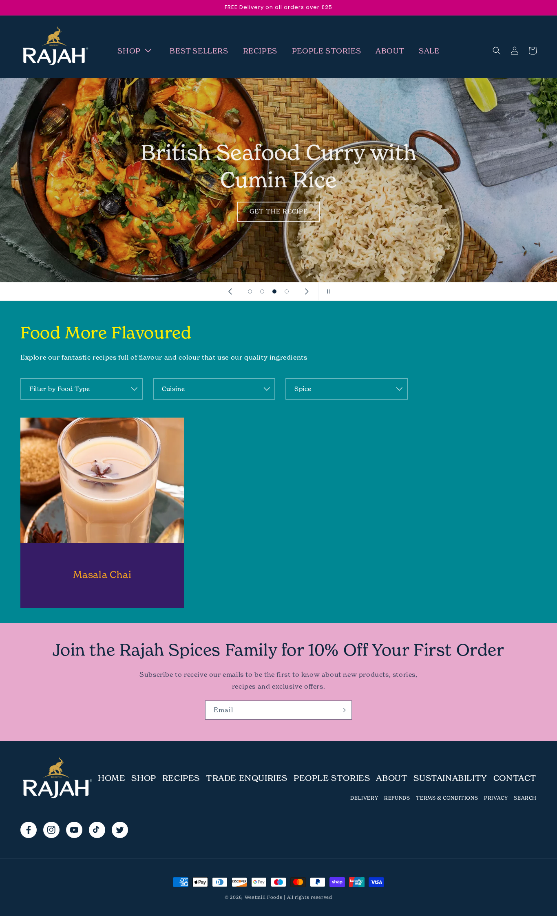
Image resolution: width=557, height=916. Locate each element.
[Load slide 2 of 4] (262, 291)
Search (525, 798)
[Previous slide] (230, 291)
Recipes (181, 778)
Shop (143, 778)
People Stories (332, 778)
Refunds (397, 798)
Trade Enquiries (246, 778)
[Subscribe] (342, 710)
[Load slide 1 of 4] (250, 291)
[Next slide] (307, 291)
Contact (515, 778)
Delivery (364, 798)
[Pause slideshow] (327, 291)
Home (111, 778)
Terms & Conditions (447, 798)
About (391, 778)
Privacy (496, 798)
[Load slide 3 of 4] (274, 291)
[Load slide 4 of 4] (287, 291)
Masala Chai (102, 574)
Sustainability (450, 778)
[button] (136, 51)
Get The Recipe (279, 211)
